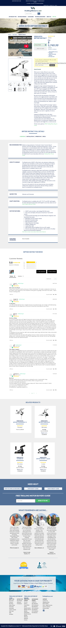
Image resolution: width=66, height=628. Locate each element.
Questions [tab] (20, 276)
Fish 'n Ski (11, 611)
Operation (38, 136)
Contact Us (51, 5)
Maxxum (26, 618)
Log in (56, 5)
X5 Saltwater (35, 609)
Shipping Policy (46, 602)
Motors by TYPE (12, 16)
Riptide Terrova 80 (44, 422)
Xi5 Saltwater (35, 603)
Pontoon (11, 602)
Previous (7, 46)
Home (9, 34)
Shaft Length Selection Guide (28, 204)
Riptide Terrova (27, 609)
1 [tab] (18, 57)
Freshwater (19, 603)
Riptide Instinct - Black (43, 459)
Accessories (31, 16)
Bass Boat (11, 600)
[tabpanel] (20, 46)
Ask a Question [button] (42, 271)
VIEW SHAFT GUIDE (33, 489)
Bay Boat (15, 34)
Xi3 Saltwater (35, 606)
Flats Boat (11, 606)
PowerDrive (26, 605)
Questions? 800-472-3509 (16, 0)
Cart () (54, 16)
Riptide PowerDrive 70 (20, 422)
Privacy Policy (46, 608)
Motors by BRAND (22, 16)
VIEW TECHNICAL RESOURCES (12, 489)
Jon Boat (11, 614)
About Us (49, 16)
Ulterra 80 (20, 459)
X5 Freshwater (35, 611)
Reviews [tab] (11, 276)
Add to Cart (40, 48)
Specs (44, 136)
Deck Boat (11, 608)
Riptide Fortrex (27, 614)
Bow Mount (19, 600)
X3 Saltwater (35, 612)
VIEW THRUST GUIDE (53, 489)
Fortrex (25, 620)
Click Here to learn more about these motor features (34, 232)
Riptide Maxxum (26, 616)
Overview (22, 136)
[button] (54, 294)
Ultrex (25, 606)
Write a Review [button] (53, 271)
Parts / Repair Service (47, 605)
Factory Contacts (46, 606)
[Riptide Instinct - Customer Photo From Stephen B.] (11, 272)
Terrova (25, 602)
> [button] (36, 393)
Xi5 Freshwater (35, 605)
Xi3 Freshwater (35, 608)
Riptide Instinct (27, 608)
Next (33, 46)
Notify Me (52, 65)
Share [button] (12, 294)
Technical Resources (40, 16)
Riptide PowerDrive (26, 611)
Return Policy (46, 603)
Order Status (46, 5)
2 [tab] (20, 57)
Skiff (10, 612)
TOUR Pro (34, 602)
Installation (30, 136)
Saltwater (19, 602)
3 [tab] (22, 57)
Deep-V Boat (12, 605)
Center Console (12, 609)
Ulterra (25, 603)
